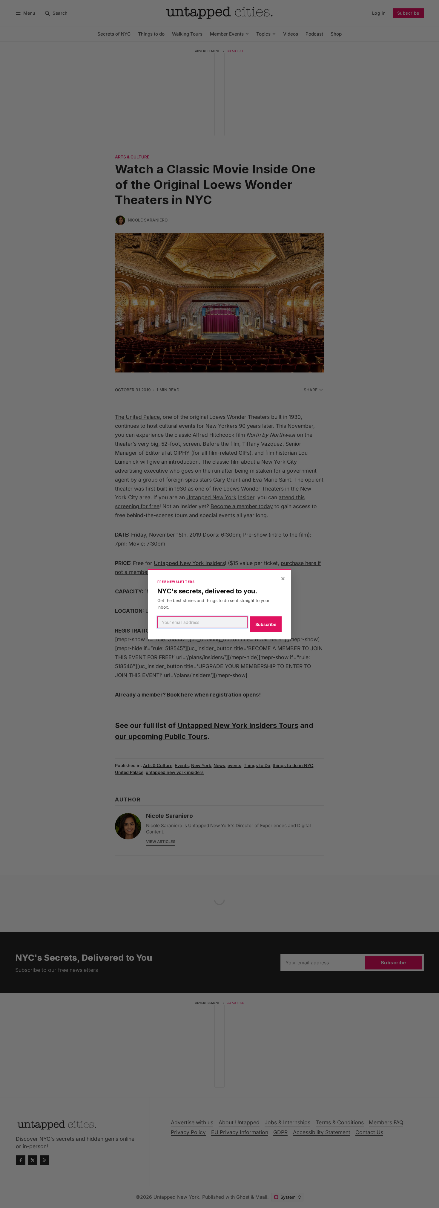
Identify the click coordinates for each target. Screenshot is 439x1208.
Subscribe (265, 624)
